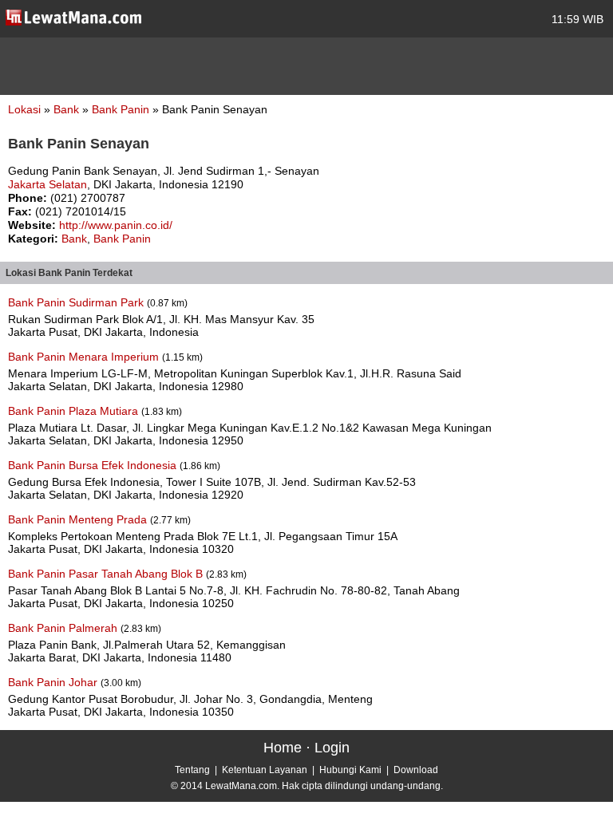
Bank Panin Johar (54, 682)
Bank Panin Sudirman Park (77, 302)
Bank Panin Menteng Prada (79, 519)
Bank (67, 109)
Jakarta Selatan (47, 184)
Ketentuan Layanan (264, 770)
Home (282, 748)
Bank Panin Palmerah (64, 628)
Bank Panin (122, 109)
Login (332, 748)
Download (416, 770)
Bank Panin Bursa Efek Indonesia (94, 465)
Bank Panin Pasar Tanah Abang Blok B (107, 573)
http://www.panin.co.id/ (115, 225)
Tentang (192, 770)
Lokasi (24, 109)
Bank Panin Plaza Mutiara (74, 411)
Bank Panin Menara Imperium (85, 356)
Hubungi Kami (350, 770)
